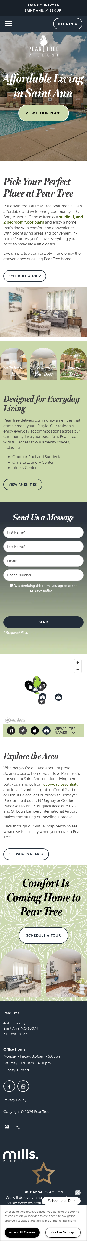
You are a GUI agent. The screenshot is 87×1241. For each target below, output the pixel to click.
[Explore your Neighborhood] (73, 368)
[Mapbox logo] (15, 720)
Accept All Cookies (22, 1232)
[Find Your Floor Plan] (13, 371)
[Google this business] (23, 1086)
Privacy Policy (14, 1100)
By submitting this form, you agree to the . (45, 588)
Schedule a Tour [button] (43, 935)
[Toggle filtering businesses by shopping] (35, 730)
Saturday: (10, 1063)
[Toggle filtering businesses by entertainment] (23, 730)
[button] (67, 23)
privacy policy (41, 590)
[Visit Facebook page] (9, 1086)
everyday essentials (60, 784)
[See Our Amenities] (43, 371)
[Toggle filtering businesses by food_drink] (11, 730)
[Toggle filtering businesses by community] (46, 730)
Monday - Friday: (17, 1056)
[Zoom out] (77, 669)
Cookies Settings (62, 1232)
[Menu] (8, 24)
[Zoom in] (77, 662)
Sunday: (9, 1070)
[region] (43, 1223)
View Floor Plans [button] (43, 113)
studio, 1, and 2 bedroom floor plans (43, 219)
